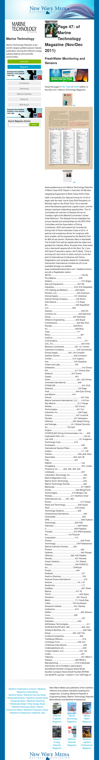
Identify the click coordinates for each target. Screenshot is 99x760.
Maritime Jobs (38, 712)
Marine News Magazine (86, 718)
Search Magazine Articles (19, 121)
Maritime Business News (24, 706)
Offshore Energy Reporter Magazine (56, 743)
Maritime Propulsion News (36, 709)
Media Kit (24, 99)
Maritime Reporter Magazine (71, 742)
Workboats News (18, 703)
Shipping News (18, 700)
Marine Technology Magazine (72, 718)
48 (73, 182)
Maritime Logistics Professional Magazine (87, 743)
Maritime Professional (21, 712)
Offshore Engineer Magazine (56, 718)
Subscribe (24, 61)
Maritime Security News (35, 694)
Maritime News (15, 694)
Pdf (63, 86)
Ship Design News (36, 703)
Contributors (24, 83)
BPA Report (24, 104)
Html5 (76, 86)
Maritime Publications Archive (22, 688)
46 (73, 105)
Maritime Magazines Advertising (31, 690)
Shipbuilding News (16, 697)
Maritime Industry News (37, 697)
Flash (68, 86)
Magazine (24, 66)
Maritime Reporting (35, 700)
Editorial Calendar (24, 94)
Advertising (24, 88)
